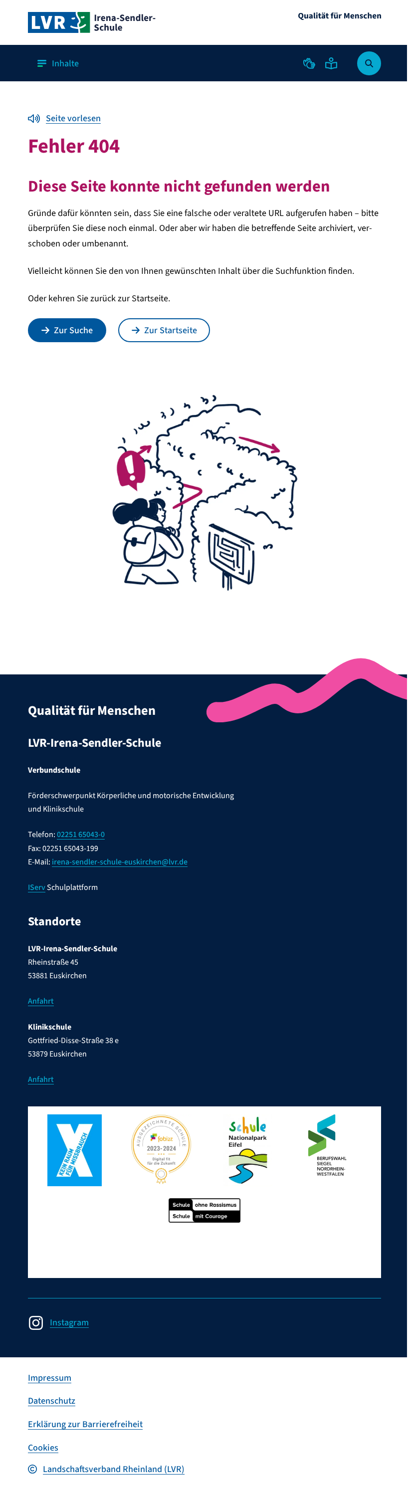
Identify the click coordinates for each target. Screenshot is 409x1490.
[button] (309, 63)
